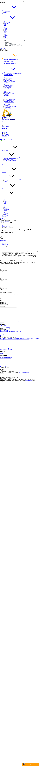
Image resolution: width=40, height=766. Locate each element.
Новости (3, 13)
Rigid (5, 36)
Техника (3, 72)
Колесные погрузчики (8, 76)
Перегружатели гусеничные (9, 84)
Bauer (5, 24)
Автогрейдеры (6, 82)
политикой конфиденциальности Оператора (14, 321)
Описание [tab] (4, 243)
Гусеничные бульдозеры (8, 78)
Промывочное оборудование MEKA (10, 106)
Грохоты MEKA (7, 105)
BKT (5, 25)
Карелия (16, 348)
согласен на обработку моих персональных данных (10, 320)
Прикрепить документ (4, 302)
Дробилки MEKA (7, 104)
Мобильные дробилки (8, 83)
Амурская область (3, 357)
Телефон (2, 296)
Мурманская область (3, 349)
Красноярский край (10, 362)
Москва (8, 142)
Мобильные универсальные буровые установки (12, 97)
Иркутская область (3, 362)
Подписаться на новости (9, 335)
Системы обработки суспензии (9, 98)
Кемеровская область (3, 366)
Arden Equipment (7, 22)
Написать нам (2, 335)
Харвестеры (6, 94)
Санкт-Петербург (10, 349)
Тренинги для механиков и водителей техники (12, 65)
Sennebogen (6, 38)
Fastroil (5, 28)
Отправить (2, 322)
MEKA (5, 34)
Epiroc (5, 27)
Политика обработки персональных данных (7, 338)
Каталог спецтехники (4, 330)
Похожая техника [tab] (5, 244)
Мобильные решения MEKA (9, 107)
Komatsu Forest (6, 33)
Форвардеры (6, 95)
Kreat (5, 32)
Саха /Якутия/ (2, 358)
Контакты (4, 137)
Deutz (5, 26)
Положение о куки (31, 338)
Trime (5, 214)
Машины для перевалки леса (9, 86)
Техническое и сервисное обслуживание (11, 59)
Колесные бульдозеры (8, 77)
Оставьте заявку (3, 1)
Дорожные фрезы (7, 90)
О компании (4, 10)
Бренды (3, 20)
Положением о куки (28, 380)
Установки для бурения (8, 96)
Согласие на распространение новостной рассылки (20, 339)
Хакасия (14, 362)
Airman (5, 21)
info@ (9, 47)
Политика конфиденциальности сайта (21, 338)
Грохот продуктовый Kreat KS (9, 100)
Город (1, 300)
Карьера (5, 12)
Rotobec (5, 37)
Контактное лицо (3, 369)
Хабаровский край (8, 358)
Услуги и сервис (5, 58)
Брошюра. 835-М (3, 240)
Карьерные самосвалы (8, 80)
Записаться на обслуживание (17, 47)
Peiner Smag (6, 35)
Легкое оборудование (7, 88)
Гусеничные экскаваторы (8, 75)
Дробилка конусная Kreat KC (9, 102)
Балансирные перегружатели (9, 87)
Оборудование (4, 136)
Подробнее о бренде (5, 119)
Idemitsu (5, 31)
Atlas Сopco (6, 23)
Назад (20, 157)
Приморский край (9, 357)
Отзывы (1, 334)
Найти (11, 222)
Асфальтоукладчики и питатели (9, 91)
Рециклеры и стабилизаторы (9, 93)
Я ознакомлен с (12, 321)
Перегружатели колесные (8, 85)
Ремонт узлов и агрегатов (8, 61)
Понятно (33, 380)
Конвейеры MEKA (7, 108)
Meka (15, 331)
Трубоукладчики (7, 79)
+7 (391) (3, 325)
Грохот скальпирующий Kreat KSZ (10, 99)
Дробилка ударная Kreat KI (8, 101)
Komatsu (3, 73)
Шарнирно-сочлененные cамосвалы (10, 81)
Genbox (5, 29)
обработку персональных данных (23, 372)
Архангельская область (4, 348)
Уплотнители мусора (7, 92)
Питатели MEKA (7, 103)
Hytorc (5, 30)
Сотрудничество (7, 11)
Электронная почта (3, 298)
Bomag (10, 73)
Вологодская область (11, 348)
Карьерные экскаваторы (8, 74)
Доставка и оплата (5, 215)
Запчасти (3, 163)
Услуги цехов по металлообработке (10, 63)
